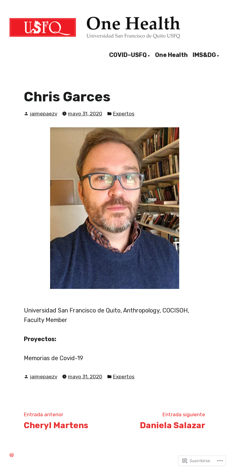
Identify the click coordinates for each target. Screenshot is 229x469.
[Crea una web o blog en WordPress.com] (12, 455)
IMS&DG (204, 55)
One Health (171, 55)
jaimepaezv (43, 114)
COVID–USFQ (128, 55)
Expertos (123, 114)
